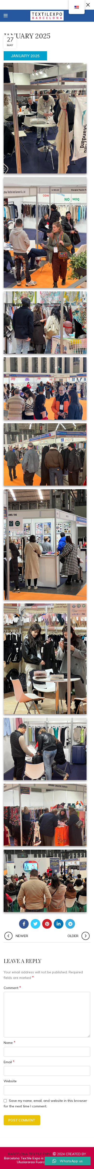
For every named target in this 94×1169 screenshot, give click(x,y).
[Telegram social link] (70, 924)
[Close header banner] (88, 5)
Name (9, 1042)
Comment (12, 987)
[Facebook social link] (24, 924)
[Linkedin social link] (58, 924)
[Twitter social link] (35, 924)
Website (10, 1081)
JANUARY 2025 (25, 55)
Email (9, 1061)
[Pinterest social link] (47, 924)
